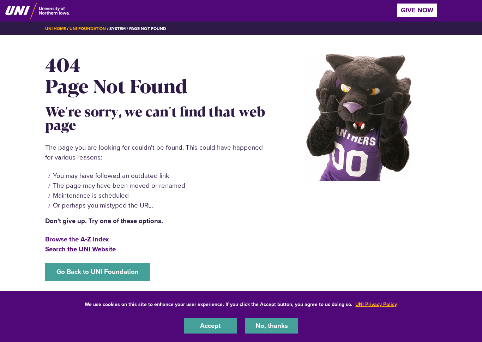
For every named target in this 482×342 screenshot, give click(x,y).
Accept (210, 325)
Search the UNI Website (80, 249)
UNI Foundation (88, 28)
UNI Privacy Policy (376, 304)
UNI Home (55, 28)
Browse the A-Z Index (77, 239)
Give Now (417, 10)
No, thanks (271, 325)
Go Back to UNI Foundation (97, 271)
